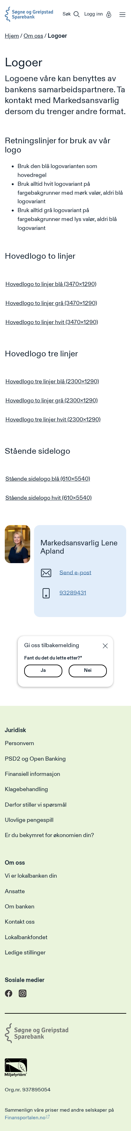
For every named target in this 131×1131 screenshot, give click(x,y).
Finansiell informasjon (32, 774)
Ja (43, 670)
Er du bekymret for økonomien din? (49, 835)
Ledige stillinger (25, 952)
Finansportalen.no (25, 1118)
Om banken (19, 906)
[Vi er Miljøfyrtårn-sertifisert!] (16, 1075)
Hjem (12, 36)
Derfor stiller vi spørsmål (35, 805)
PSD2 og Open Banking (35, 759)
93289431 (72, 592)
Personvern (19, 743)
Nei (88, 670)
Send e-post (75, 572)
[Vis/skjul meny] (121, 14)
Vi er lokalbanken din (31, 876)
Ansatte (15, 891)
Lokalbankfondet (26, 937)
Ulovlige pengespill (29, 820)
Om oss (33, 36)
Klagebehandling (26, 789)
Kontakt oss (20, 922)
